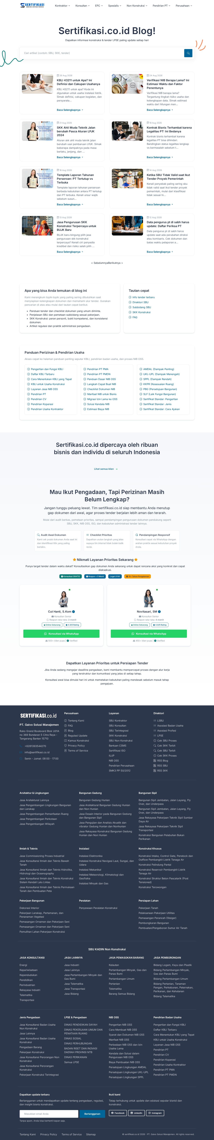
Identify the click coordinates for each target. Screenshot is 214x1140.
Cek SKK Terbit (166, 745)
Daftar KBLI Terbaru (42, 374)
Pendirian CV (38, 399)
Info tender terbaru (144, 297)
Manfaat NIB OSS (119, 1039)
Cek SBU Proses (167, 740)
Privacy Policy (76, 745)
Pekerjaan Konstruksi (32, 1052)
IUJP (111, 755)
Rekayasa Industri (30, 990)
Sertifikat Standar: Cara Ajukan (161, 409)
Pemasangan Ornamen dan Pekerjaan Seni (44, 921)
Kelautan (114, 965)
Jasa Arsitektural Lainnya (34, 800)
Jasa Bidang (71, 993)
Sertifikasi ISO (117, 750)
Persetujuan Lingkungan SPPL (126, 1077)
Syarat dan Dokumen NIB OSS (126, 1034)
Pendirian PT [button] (160, 5)
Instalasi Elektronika (90, 855)
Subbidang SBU (142, 307)
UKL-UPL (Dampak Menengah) (161, 374)
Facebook (119, 1113)
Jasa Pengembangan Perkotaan (38, 818)
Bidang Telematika (164, 996)
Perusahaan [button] (182, 5)
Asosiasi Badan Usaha (170, 725)
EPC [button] (97, 5)
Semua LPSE (71, 1062)
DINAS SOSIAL (72, 1038)
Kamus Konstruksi (78, 740)
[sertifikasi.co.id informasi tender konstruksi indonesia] (32, 5)
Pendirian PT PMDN (98, 374)
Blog (70, 730)
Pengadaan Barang (31, 1047)
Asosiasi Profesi (166, 730)
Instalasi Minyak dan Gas (93, 883)
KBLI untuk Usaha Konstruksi (48, 384)
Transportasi (27, 1000)
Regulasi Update (77, 735)
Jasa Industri (71, 965)
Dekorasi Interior (29, 907)
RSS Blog (162, 760)
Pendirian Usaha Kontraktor (47, 409)
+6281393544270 (35, 746)
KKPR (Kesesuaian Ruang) (158, 384)
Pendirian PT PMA (97, 369)
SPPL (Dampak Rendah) (157, 379)
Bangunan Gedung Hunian (94, 800)
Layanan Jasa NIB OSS (44, 389)
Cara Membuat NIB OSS (123, 1029)
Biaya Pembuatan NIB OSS (124, 1062)
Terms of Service (78, 750)
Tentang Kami (76, 720)
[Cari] (188, 53)
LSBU (160, 720)
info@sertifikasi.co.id (37, 752)
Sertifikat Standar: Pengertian (160, 399)
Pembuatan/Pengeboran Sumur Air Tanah (163, 928)
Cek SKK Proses (167, 755)
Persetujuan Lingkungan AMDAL (127, 1067)
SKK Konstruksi (142, 312)
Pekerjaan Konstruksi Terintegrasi (39, 1074)
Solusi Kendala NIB (98, 404)
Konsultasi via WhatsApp (63, 633)
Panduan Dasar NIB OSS (101, 379)
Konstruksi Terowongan (152, 887)
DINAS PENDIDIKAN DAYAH (80, 1024)
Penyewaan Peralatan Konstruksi (98, 907)
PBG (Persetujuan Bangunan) (160, 389)
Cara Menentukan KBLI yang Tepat (51, 379)
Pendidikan (26, 980)
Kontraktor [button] (61, 5)
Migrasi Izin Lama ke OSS (102, 399)
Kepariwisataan (28, 970)
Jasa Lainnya (72, 970)
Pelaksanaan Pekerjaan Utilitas (157, 913)
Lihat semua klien (104, 468)
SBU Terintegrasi (118, 730)
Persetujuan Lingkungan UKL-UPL (129, 1072)
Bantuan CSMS (117, 745)
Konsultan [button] (81, 5)
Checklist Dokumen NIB (101, 389)
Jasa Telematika (73, 983)
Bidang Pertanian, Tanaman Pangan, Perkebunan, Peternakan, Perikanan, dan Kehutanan (173, 987)
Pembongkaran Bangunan (154, 923)
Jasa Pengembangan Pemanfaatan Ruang (44, 813)
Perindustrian (27, 985)
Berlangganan (92, 1113)
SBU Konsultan (117, 725)
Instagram (157, 1113)
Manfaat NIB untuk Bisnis (101, 394)
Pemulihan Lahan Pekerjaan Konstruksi (42, 931)
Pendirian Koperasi (42, 404)
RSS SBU (162, 765)
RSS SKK (162, 770)
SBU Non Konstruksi (121, 740)
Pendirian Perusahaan (121, 765)
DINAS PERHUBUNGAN (78, 1043)
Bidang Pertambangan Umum (171, 978)
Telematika (26, 995)
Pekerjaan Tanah (148, 907)
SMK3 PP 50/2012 (119, 770)
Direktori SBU (141, 302)
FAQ (135, 317)
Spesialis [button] (113, 5)
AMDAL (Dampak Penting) (158, 369)
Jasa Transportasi (74, 988)
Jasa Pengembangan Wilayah (37, 823)
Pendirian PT (38, 394)
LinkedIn (138, 1113)
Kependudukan (28, 975)
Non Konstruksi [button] (136, 5)
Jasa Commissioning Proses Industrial (42, 855)
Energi (23, 965)
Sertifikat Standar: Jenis (157, 404)
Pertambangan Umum (121, 978)
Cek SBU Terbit (166, 750)
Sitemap (91, 1134)
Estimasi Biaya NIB (98, 409)
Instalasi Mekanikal (90, 869)
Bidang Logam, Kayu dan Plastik (173, 965)
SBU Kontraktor (118, 720)
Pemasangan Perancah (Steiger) (157, 918)
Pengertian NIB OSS (120, 1024)
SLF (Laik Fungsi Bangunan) (159, 394)
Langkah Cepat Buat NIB (101, 384)
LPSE (160, 735)
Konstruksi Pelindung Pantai (155, 864)
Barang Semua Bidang (122, 993)
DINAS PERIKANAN (75, 1057)
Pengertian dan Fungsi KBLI (47, 369)
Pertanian (114, 983)
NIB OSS (114, 760)
